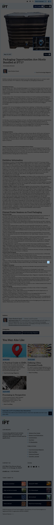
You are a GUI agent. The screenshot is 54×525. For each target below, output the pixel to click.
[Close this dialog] (48, 262)
